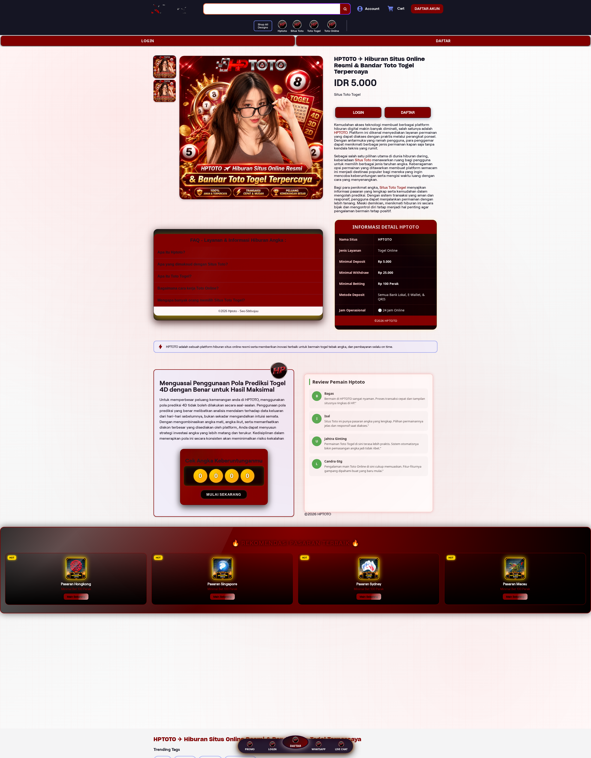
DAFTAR (443, 40)
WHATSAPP (319, 749)
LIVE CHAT (341, 749)
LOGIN (147, 40)
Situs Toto (363, 160)
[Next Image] (319, 128)
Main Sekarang (76, 596)
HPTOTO (340, 132)
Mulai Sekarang (223, 494)
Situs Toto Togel (393, 187)
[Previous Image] (183, 128)
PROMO (250, 749)
